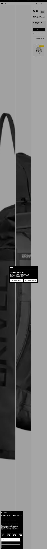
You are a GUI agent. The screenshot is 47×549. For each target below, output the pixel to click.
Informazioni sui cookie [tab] (17, 515)
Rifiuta (4, 546)
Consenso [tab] (3, 515)
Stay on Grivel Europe (16, 280)
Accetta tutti (5, 539)
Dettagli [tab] (9, 515)
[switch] (9, 535)
